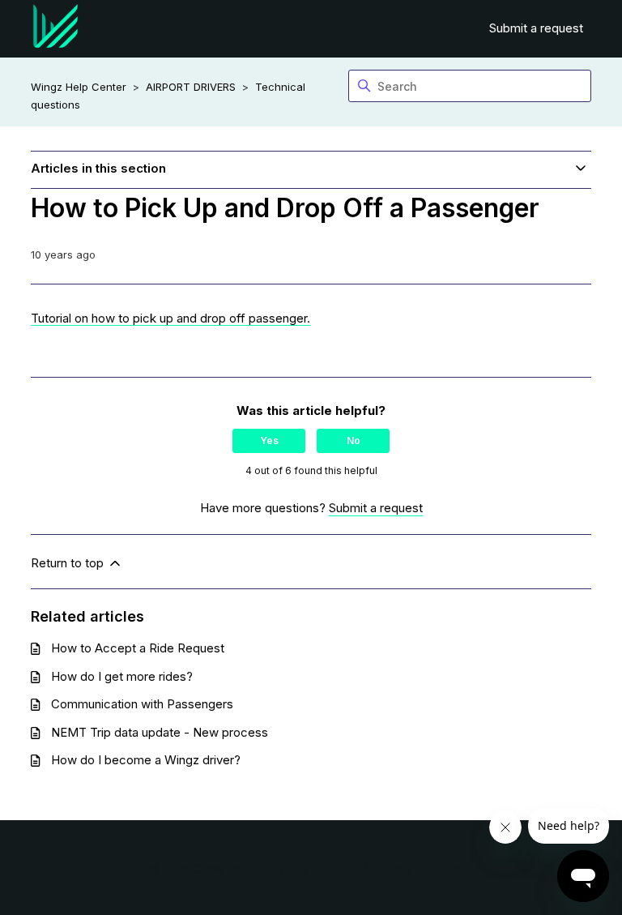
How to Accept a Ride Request (137, 648)
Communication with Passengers (142, 704)
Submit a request (536, 28)
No (353, 440)
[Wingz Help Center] (55, 29)
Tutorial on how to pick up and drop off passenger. (170, 318)
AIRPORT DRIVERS (191, 86)
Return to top (69, 563)
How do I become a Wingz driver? (146, 759)
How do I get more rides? (122, 676)
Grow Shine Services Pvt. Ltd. (276, 869)
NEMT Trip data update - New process (159, 732)
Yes (269, 440)
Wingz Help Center (78, 86)
